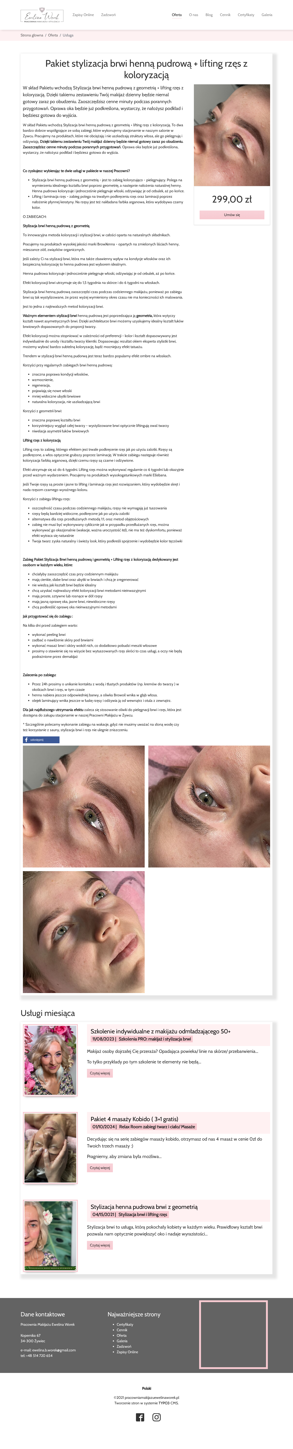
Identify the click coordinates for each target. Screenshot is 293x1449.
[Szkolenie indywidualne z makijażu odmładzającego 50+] (50, 1060)
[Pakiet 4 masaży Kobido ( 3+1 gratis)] (50, 1147)
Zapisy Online (127, 1352)
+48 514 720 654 (39, 1355)
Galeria (122, 1341)
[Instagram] (156, 1417)
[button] (41, 739)
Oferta (122, 1335)
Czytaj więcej (100, 1073)
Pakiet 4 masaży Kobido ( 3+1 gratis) (134, 1119)
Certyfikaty (125, 1324)
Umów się (232, 215)
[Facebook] (140, 1417)
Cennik (122, 1330)
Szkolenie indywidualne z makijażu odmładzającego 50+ (161, 1031)
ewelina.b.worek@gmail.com (54, 1350)
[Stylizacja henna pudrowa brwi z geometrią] (50, 1235)
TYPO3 (164, 1403)
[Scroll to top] (10, 1438)
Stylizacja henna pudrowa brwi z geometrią (144, 1206)
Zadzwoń (124, 1346)
